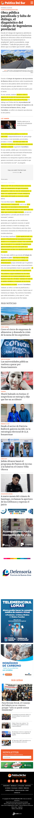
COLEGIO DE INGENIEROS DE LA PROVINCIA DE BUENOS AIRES (21, 72)
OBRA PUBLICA (10, 70)
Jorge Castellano (11, 182)
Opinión (20, 788)
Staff (27, 790)
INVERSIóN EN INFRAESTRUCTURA (22, 70)
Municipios (6, 785)
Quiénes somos (9, 790)
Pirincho (26, 788)
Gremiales (14, 785)
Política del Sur (4, 182)
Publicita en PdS (20, 790)
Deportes (28, 785)
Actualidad (20, 785)
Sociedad (8, 788)
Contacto (17, 792)
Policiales (14, 788)
